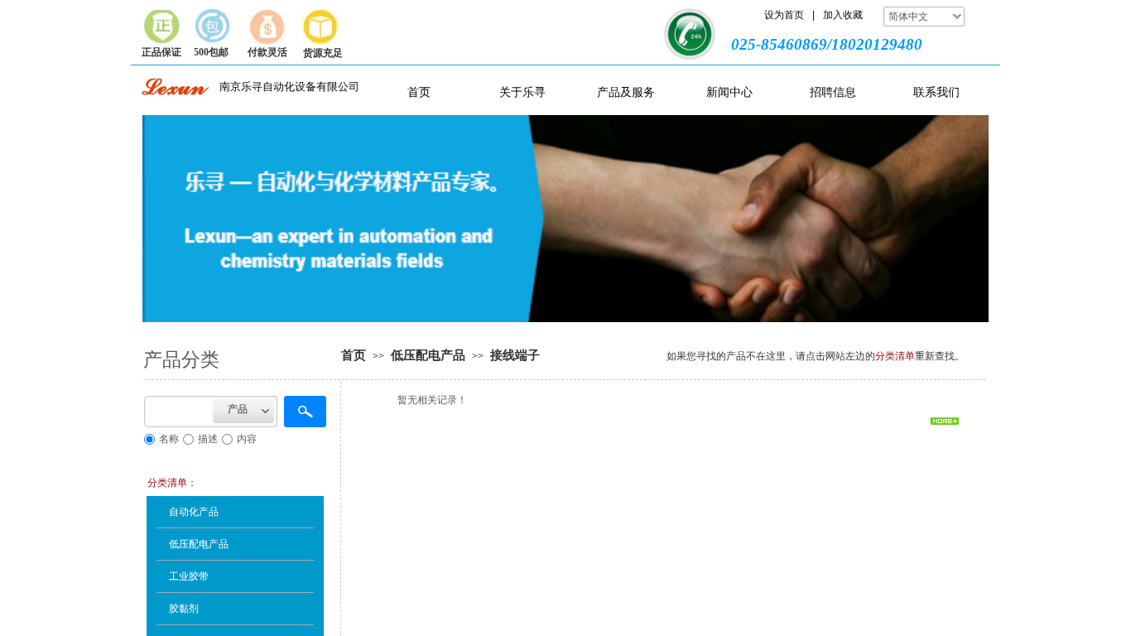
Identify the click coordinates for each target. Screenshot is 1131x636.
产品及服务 (626, 92)
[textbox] (178, 411)
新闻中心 (729, 92)
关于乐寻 (522, 92)
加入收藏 (843, 15)
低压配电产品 (428, 355)
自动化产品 (194, 512)
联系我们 (936, 92)
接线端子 (515, 355)
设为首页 (784, 15)
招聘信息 (833, 92)
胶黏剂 (184, 608)
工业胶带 (189, 576)
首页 (419, 92)
